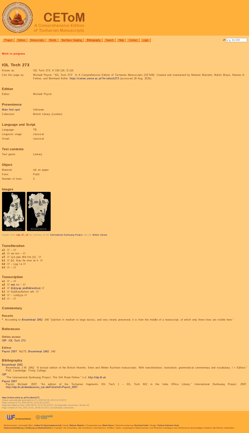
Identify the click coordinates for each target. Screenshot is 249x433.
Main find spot (11, 109)
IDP (4, 340)
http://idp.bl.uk (97, 377)
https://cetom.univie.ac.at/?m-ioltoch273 (94, 78)
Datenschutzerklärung (14, 428)
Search (110, 40)
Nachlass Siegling (71, 40)
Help (121, 40)
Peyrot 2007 (9, 351)
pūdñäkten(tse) (32, 288)
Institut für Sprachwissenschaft (47, 425)
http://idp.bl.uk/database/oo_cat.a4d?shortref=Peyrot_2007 (42, 387)
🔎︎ (224, 40)
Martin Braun (108, 425)
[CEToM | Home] (124, 18)
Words (52, 40)
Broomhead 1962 (32, 319)
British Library (100, 235)
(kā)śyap (16, 288)
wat (13, 284)
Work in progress (13, 53)
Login (146, 40)
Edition (21, 40)
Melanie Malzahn (77, 425)
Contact (133, 40)
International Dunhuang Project (66, 235)
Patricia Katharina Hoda (168, 425)
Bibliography (94, 40)
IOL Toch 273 (17, 340)
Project (8, 40)
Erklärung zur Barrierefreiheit (38, 428)
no (17, 284)
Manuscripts (37, 40)
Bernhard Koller (141, 425)
